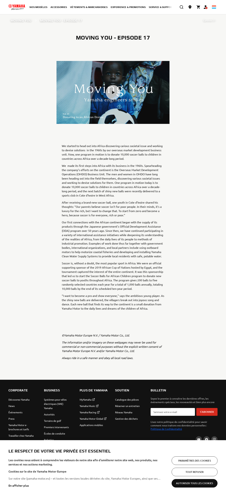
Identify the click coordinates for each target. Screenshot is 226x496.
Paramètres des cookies (194, 460)
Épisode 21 (209, 20)
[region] (113, 468)
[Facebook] (206, 439)
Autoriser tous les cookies (194, 483)
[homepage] (16, 7)
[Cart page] (198, 7)
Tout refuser (195, 472)
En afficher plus (18, 485)
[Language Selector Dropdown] (214, 7)
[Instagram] (214, 439)
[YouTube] (199, 439)
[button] (113, 92)
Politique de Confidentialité (166, 428)
